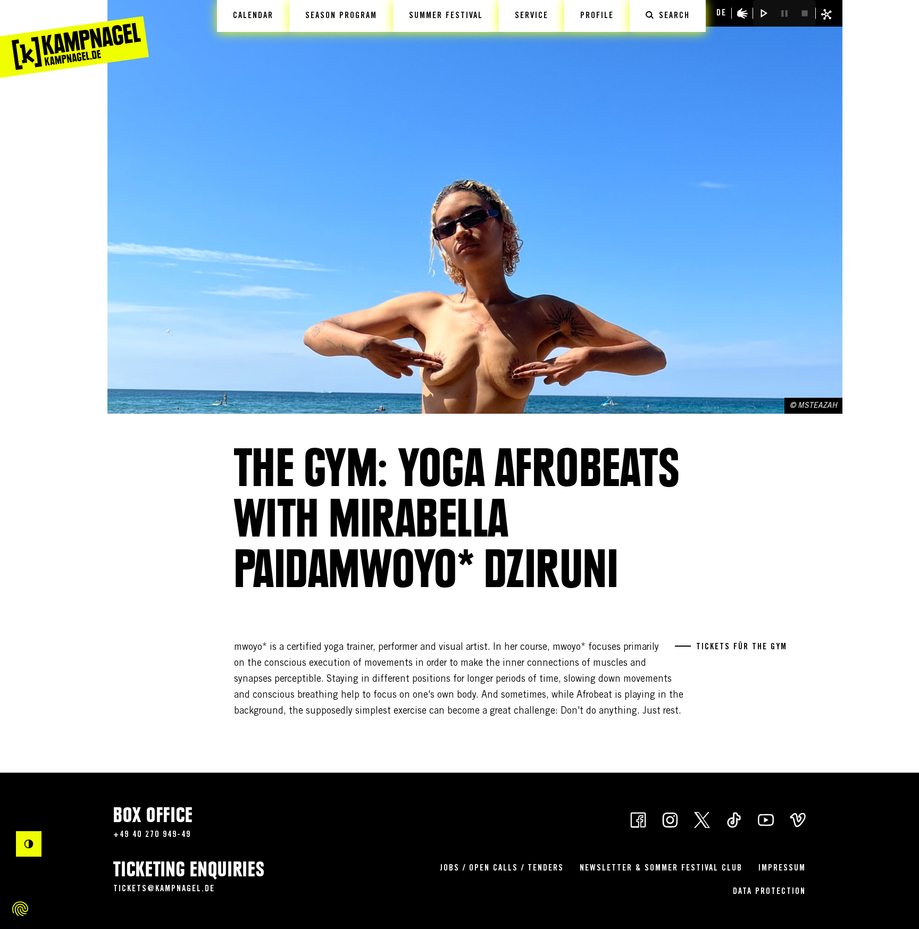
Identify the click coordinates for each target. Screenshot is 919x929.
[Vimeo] (798, 819)
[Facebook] (638, 819)
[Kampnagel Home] (74, 39)
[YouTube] (766, 819)
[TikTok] (734, 819)
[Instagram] (670, 819)
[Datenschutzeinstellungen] (20, 909)
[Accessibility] (742, 13)
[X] (702, 819)
